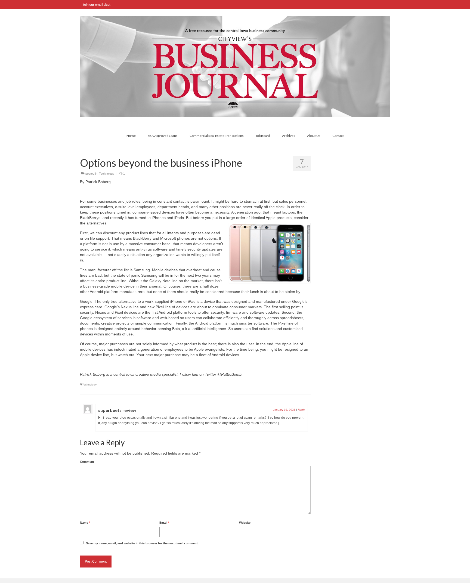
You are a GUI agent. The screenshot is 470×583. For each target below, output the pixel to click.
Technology (106, 173)
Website (245, 522)
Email (164, 522)
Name (85, 522)
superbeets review (117, 410)
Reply (301, 409)
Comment (87, 461)
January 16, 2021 (284, 409)
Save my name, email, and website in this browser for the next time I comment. (142, 543)
